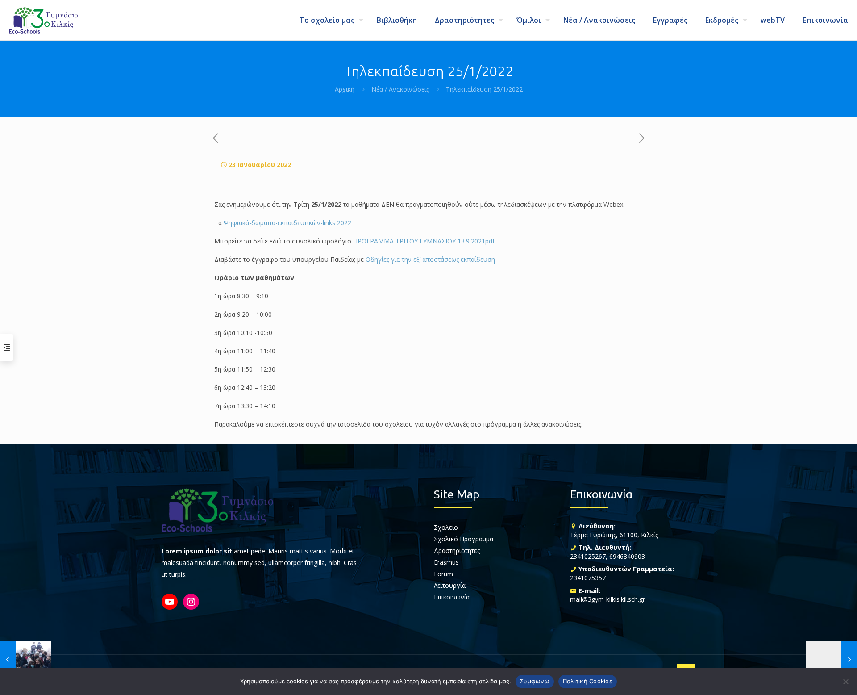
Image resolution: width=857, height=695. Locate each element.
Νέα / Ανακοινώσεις (400, 89)
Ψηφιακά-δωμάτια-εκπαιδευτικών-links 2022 (287, 222)
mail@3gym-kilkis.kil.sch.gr (607, 599)
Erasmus (446, 562)
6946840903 (627, 556)
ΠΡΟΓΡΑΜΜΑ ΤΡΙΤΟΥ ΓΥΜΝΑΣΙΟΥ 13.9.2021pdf (424, 241)
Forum (443, 573)
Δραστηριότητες (457, 550)
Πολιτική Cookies (587, 681)
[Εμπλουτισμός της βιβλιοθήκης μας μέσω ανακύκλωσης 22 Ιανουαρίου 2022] (25, 659)
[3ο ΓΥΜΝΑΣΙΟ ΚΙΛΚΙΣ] (43, 20)
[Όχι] (845, 681)
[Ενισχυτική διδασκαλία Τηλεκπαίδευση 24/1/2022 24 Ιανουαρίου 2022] (831, 659)
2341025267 (588, 556)
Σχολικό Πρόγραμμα (463, 539)
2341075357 (588, 578)
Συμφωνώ (534, 681)
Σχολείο (446, 527)
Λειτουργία (450, 585)
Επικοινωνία (452, 597)
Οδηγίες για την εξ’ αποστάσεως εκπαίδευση (430, 259)
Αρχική (344, 89)
